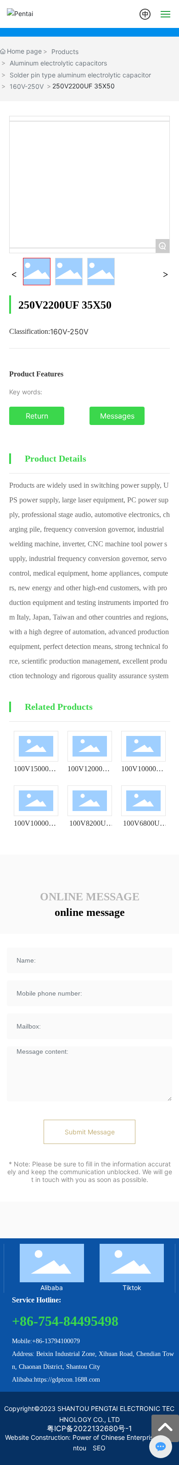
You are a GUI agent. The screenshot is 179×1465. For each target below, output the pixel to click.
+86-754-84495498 (65, 1321)
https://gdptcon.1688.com (67, 1379)
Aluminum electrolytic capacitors (58, 63)
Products (64, 51)
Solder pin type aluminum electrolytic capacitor (80, 75)
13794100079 (62, 1341)
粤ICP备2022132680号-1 (89, 1428)
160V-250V (27, 86)
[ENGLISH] (145, 13)
